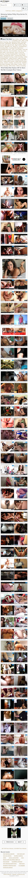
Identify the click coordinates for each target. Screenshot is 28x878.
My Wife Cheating (5, 64)
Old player (10, 18)
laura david (6, 861)
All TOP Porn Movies (7, 848)
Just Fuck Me (17, 62)
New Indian (14, 64)
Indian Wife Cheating (13, 60)
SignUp (17, 5)
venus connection (14, 857)
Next (20, 842)
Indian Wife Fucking (20, 61)
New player (3, 18)
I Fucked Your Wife (20, 55)
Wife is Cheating (21, 65)
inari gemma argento (8, 854)
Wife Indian (12, 65)
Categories (19, 10)
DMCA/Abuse (7, 874)
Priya (24, 64)
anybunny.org (20, 874)
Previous (10, 842)
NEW (13, 10)
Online (20, 64)
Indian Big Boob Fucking (6, 57)
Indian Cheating (18, 57)
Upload (25, 5)
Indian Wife (3, 60)
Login (25, 8)
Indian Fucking (22, 58)
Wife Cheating (4, 65)
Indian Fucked (13, 58)
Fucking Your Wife (9, 55)
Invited (6, 62)
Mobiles (24, 62)
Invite (1, 62)
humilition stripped (17, 861)
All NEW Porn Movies (20, 848)
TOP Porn (8, 10)
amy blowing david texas (10, 863)
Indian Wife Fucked (9, 61)
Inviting (11, 62)
